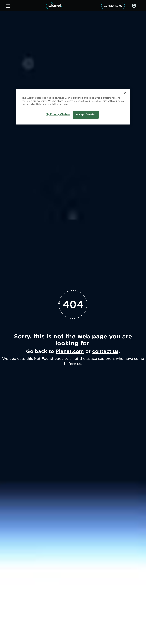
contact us (105, 351)
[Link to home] (54, 5)
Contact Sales (113, 5)
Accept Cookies (86, 114)
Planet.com (70, 351)
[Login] (133, 6)
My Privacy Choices (58, 114)
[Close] (125, 93)
